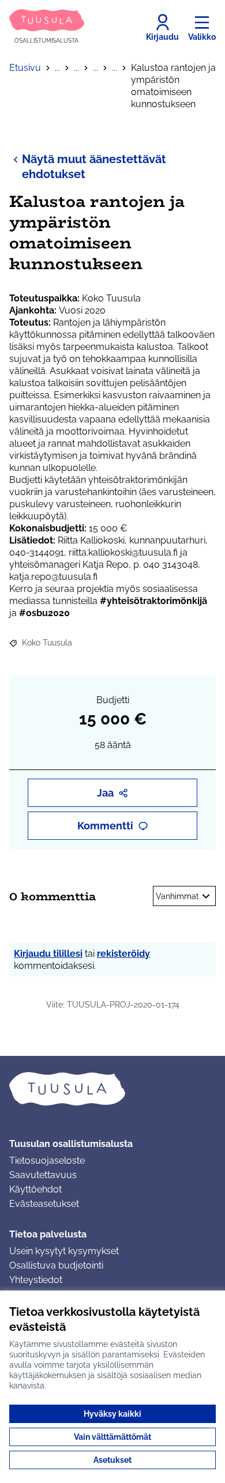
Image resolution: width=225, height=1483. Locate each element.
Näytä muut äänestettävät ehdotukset (94, 166)
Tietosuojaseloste (47, 1160)
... (57, 67)
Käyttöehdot (35, 1189)
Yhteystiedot (35, 1279)
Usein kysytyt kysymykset (64, 1251)
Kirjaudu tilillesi (48, 953)
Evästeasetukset (44, 1203)
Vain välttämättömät (112, 1437)
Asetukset (112, 1460)
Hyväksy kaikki (112, 1413)
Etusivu (25, 67)
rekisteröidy (123, 953)
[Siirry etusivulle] (112, 1088)
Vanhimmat (177, 896)
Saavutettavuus (43, 1174)
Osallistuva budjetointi (56, 1265)
